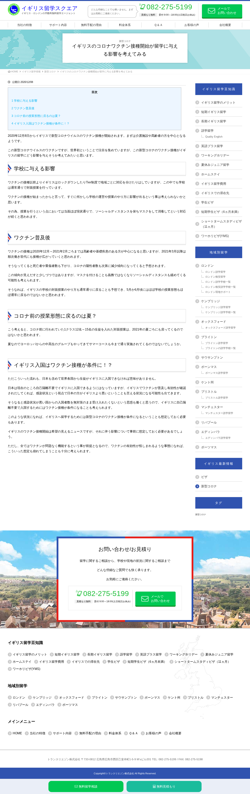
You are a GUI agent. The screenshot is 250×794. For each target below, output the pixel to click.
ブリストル (209, 391)
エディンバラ (210, 431)
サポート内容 (58, 25)
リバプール (209, 422)
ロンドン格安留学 (215, 276)
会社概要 (225, 25)
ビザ (204, 477)
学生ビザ (207, 202)
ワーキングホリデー (215, 155)
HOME (14, 71)
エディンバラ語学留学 (218, 437)
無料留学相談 (88, 786)
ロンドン (207, 265)
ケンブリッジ (210, 301)
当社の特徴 (24, 25)
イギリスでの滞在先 (215, 193)
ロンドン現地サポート (218, 291)
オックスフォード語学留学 (220, 327)
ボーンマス (209, 367)
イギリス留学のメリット (218, 102)
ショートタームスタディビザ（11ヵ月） (221, 224)
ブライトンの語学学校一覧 (220, 348)
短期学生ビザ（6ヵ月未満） (220, 211)
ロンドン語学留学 (215, 271)
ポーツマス (209, 447)
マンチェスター (212, 407)
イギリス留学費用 (213, 183)
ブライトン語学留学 (216, 343)
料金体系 (125, 25)
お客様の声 (191, 25)
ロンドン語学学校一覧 (218, 281)
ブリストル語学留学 (216, 397)
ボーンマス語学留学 (216, 372)
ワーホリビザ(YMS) (215, 236)
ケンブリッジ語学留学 (218, 307)
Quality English (213, 136)
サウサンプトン (212, 357)
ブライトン (209, 337)
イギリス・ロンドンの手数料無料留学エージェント (49, 10)
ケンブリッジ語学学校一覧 (220, 312)
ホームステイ (210, 174)
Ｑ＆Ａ (158, 25)
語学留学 (207, 130)
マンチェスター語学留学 (219, 413)
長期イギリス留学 (213, 121)
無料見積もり (166, 786)
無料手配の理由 (91, 25)
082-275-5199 (169, 7)
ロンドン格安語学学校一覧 (220, 286)
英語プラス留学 (212, 146)
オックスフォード (213, 321)
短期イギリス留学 (213, 112)
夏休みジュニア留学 (215, 164)
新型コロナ (50, 71)
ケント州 (207, 382)
